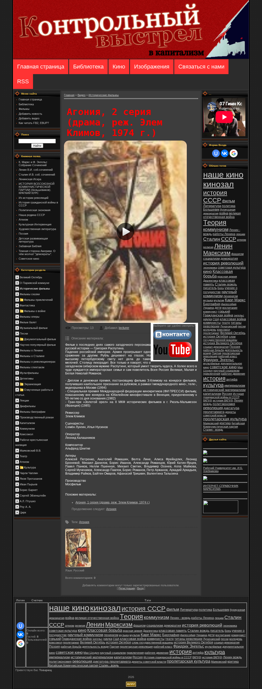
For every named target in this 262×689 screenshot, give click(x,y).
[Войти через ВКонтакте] (224, 153)
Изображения (151, 66)
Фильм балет (28, 322)
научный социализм (226, 370)
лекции (240, 234)
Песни (24, 333)
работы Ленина (224, 234)
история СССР (215, 196)
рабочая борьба (213, 350)
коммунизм (215, 229)
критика (225, 423)
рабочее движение (233, 373)
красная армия (227, 276)
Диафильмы (28, 406)
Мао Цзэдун (91, 652)
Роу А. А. (25, 506)
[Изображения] (78, 548)
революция (213, 408)
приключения (211, 373)
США (216, 319)
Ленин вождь (232, 657)
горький (224, 311)
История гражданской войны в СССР (223, 395)
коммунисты (212, 323)
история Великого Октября (222, 343)
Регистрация (126, 588)
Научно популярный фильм (38, 344)
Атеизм (24, 461)
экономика (210, 267)
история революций (223, 263)
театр (226, 323)
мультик (219, 300)
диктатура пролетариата (221, 410)
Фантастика (27, 305)
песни (242, 326)
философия (228, 304)
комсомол (223, 329)
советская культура (232, 267)
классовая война (233, 319)
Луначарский (228, 326)
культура (213, 385)
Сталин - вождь (213, 429)
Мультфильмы (29, 372)
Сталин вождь (226, 284)
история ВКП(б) (223, 400)
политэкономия (224, 404)
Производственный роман (37, 417)
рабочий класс (227, 356)
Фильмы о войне (35, 311)
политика (228, 206)
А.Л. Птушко (28, 501)
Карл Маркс (235, 300)
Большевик (211, 209)
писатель (210, 288)
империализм (234, 385)
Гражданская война (218, 315)
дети (218, 307)
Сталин (211, 239)
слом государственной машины (220, 338)
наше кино (223, 174)
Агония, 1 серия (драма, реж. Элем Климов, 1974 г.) (112, 502)
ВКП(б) (207, 400)
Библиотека (88, 66)
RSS (23, 81)
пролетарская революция (136, 646)
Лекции (24, 400)
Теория (214, 222)
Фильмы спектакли (32, 367)
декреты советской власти (219, 413)
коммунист (210, 311)
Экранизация (32, 384)
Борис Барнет (29, 489)
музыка (208, 300)
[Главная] (131, 57)
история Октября (215, 336)
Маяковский (211, 423)
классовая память (173, 631)
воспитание (229, 307)
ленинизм (230, 296)
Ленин (223, 245)
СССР (228, 239)
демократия (229, 258)
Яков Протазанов (31, 478)
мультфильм (211, 363)
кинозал (218, 184)
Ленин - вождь (180, 618)
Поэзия (235, 347)
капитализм (212, 394)
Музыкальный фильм (34, 327)
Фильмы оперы (29, 316)
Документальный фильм (40, 339)
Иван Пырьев (28, 484)
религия (208, 247)
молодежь (209, 329)
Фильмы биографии (32, 411)
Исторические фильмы (35, 288)
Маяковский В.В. (30, 450)
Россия (227, 394)
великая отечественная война (222, 215)
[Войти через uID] (216, 153)
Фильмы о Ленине (31, 350)
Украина (208, 307)
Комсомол (26, 434)
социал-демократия (216, 346)
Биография (211, 304)
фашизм (237, 254)
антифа (231, 379)
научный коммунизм (220, 294)
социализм (211, 258)
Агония (111, 509)
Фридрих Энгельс (218, 360)
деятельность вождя (95, 646)
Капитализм (27, 422)
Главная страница (40, 66)
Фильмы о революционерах (38, 361)
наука (207, 319)
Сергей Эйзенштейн (33, 495)
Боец (220, 288)
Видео (81, 95)
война (223, 213)
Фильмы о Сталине (32, 356)
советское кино (223, 367)
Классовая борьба (104, 630)
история (214, 378)
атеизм (241, 239)
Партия (216, 353)
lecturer (124, 328)
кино (207, 271)
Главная (69, 95)
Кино (119, 66)
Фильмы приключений (38, 299)
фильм (228, 201)
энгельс (239, 315)
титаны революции (188, 639)
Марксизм (217, 253)
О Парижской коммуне (34, 282)
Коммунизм (27, 428)
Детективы (27, 378)
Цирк (23, 512)
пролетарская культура (225, 419)
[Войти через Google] (234, 153)
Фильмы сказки (30, 294)
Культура (30, 467)
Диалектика (210, 280)
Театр (23, 456)
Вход (140, 588)
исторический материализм (224, 390)
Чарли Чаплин (29, 473)
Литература (212, 206)
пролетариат (211, 333)
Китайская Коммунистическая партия (224, 425)
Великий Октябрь (31, 277)
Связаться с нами (201, 66)
